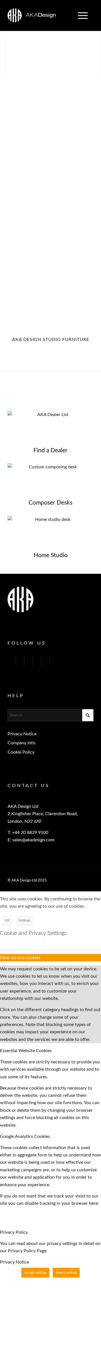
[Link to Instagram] (37, 660)
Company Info (21, 743)
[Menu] (80, 15)
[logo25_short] (42, 15)
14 (80, 71)
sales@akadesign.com (33, 840)
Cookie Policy (21, 752)
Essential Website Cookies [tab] (26, 1050)
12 (71, 71)
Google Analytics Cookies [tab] (25, 1136)
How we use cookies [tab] (20, 957)
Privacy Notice (22, 734)
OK (7, 920)
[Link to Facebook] (20, 660)
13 (75, 71)
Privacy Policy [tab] (14, 1232)
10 (62, 71)
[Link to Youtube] (28, 660)
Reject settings (66, 1272)
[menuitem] (82, 15)
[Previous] (5, 48)
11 (66, 71)
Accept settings (35, 1272)
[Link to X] (12, 660)
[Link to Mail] (45, 660)
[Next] (96, 48)
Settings (24, 920)
